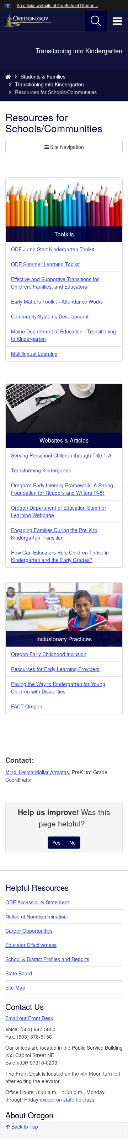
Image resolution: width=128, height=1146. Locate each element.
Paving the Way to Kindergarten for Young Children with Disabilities (58, 687)
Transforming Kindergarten (41, 470)
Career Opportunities (29, 930)
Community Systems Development (50, 316)
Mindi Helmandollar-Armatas (37, 772)
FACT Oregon (26, 706)
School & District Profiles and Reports (47, 959)
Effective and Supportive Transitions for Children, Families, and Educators (55, 282)
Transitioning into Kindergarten (49, 84)
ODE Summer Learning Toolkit (45, 264)
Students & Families (43, 76)
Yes (56, 842)
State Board (18, 973)
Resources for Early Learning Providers (55, 669)
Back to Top (24, 1126)
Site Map (15, 987)
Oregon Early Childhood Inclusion (48, 654)
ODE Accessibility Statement (37, 902)
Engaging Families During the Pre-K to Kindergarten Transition (54, 533)
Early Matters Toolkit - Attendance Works (57, 301)
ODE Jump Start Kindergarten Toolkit (52, 249)
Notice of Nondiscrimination (36, 916)
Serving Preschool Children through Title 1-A (61, 455)
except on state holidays (67, 1099)
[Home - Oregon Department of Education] (8, 76)
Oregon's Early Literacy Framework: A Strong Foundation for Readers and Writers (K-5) (62, 489)
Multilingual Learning (34, 353)
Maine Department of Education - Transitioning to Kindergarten (63, 335)
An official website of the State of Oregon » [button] (57, 5)
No (72, 842)
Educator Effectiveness (31, 944)
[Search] (96, 21)
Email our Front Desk (29, 1018)
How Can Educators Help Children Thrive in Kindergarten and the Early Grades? (60, 556)
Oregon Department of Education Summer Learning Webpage (58, 511)
